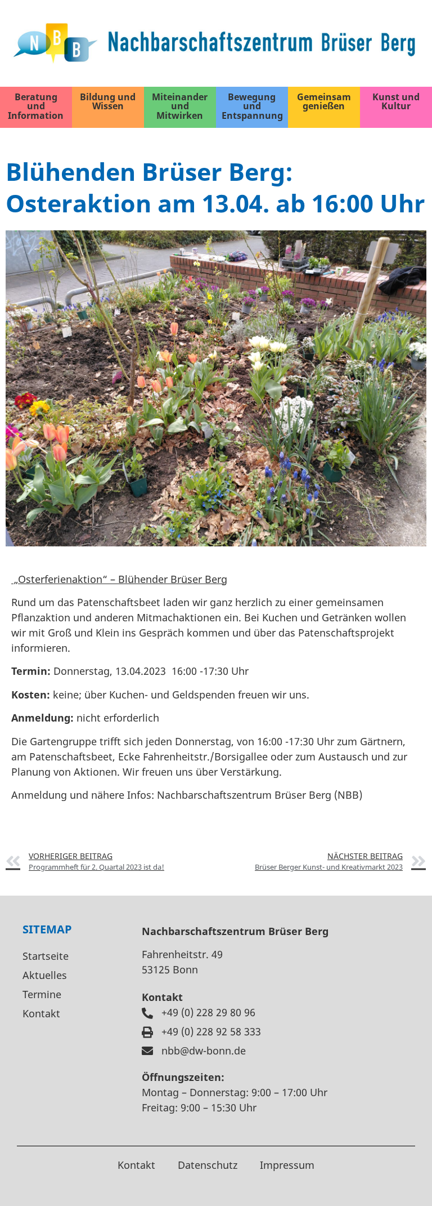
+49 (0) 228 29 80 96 (208, 1012)
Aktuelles (44, 975)
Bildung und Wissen (108, 101)
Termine (41, 994)
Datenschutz (207, 1165)
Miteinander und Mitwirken (180, 106)
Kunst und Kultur (396, 101)
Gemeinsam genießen (324, 101)
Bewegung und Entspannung (252, 106)
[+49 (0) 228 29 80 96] (147, 1013)
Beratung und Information (36, 106)
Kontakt (41, 1013)
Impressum (287, 1165)
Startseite (45, 956)
